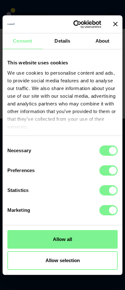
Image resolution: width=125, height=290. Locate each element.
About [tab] (103, 41)
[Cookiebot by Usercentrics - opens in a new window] (75, 24)
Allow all (62, 239)
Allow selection (63, 260)
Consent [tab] (22, 41)
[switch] (108, 170)
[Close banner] (115, 24)
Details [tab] (62, 41)
